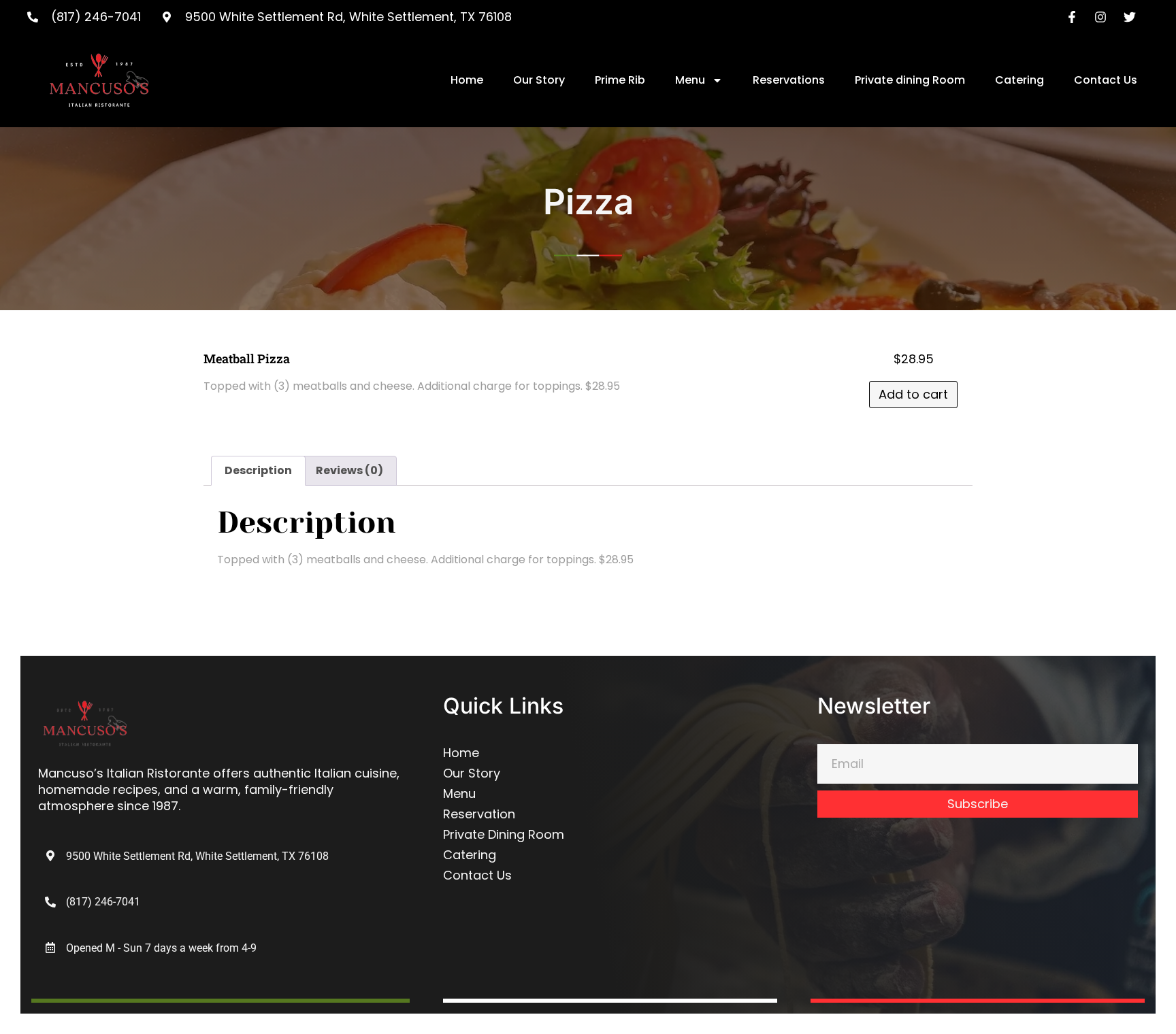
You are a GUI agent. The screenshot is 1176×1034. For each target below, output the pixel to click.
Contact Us (1105, 80)
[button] (151, 947)
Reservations (789, 80)
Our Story (539, 80)
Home (467, 80)
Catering (1019, 80)
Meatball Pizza (246, 358)
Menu (690, 80)
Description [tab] (258, 470)
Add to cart (913, 394)
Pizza (588, 201)
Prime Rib (620, 80)
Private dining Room (910, 80)
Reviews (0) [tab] (349, 470)
